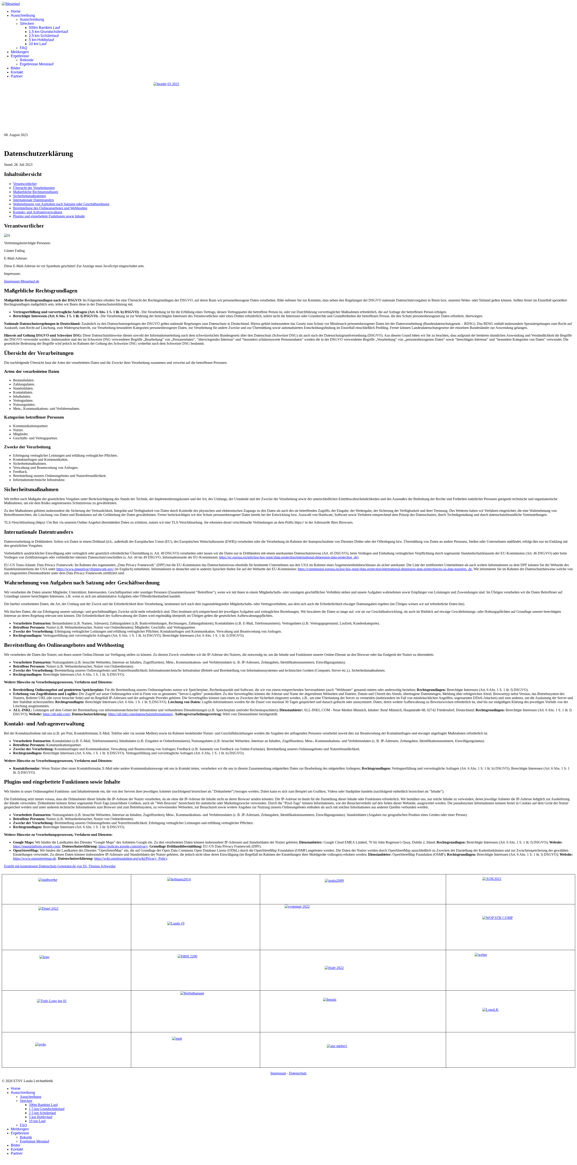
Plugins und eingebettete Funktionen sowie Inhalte (49, 216)
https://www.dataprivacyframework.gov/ (85, 569)
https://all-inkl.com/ (56, 714)
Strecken (27, 23)
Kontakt (17, 72)
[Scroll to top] (3, 1161)
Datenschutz (298, 1073)
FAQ (23, 48)
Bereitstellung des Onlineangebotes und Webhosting (50, 208)
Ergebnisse (20, 56)
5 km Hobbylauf (41, 40)
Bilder (15, 68)
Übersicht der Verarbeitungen (34, 188)
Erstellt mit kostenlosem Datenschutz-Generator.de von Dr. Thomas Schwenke (60, 866)
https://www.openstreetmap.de (34, 858)
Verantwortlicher (25, 184)
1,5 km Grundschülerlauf (48, 32)
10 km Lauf (37, 44)
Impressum (278, 1073)
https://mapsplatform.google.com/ (36, 846)
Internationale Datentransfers (33, 200)
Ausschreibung (23, 15)
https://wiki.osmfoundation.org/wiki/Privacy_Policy (130, 858)
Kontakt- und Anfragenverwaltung (37, 212)
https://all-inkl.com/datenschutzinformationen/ (140, 714)
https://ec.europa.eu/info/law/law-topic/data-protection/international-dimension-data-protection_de (288, 557)
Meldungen (20, 52)
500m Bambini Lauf (44, 28)
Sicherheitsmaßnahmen (29, 196)
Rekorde (27, 60)
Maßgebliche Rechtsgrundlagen (35, 192)
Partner (17, 76)
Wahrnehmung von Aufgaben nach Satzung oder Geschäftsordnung (61, 204)
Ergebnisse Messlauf (36, 64)
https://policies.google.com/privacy (123, 846)
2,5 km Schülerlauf (44, 36)
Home (16, 11)
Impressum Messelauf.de (21, 281)
